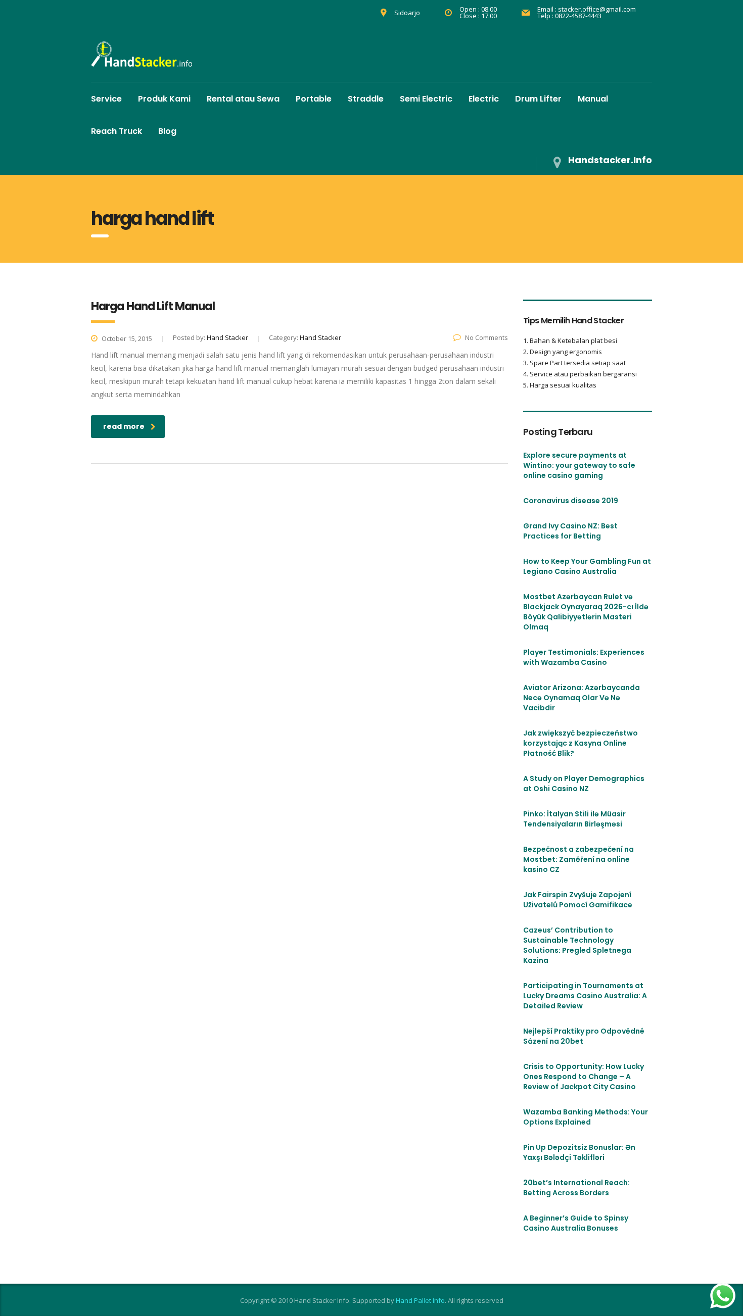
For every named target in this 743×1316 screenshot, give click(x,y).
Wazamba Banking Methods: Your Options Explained (585, 1117)
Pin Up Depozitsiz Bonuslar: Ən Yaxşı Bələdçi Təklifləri (579, 1152)
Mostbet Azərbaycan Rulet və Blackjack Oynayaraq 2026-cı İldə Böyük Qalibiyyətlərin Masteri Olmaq (585, 612)
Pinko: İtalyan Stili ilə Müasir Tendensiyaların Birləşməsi (574, 819)
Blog (167, 131)
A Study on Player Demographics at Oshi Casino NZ (583, 783)
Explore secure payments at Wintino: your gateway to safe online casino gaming (579, 465)
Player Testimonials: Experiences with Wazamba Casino (583, 657)
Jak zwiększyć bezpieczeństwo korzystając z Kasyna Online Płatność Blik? (580, 743)
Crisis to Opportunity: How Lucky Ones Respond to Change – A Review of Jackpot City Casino (583, 1076)
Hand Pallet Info (420, 1300)
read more (124, 426)
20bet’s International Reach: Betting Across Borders (576, 1188)
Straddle (366, 99)
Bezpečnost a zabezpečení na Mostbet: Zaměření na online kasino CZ (578, 859)
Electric (484, 99)
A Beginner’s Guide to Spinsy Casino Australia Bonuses (575, 1223)
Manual (593, 99)
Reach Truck (116, 131)
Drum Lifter (538, 99)
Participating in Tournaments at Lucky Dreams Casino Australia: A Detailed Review (585, 996)
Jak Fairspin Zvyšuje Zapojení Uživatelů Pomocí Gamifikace (577, 900)
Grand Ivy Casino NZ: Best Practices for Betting (570, 531)
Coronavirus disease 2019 (570, 501)
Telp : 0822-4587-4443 (569, 15)
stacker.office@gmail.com (597, 9)
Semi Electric (426, 99)
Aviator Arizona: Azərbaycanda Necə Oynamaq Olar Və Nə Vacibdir (581, 698)
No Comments (486, 337)
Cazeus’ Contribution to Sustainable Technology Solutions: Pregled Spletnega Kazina (577, 945)
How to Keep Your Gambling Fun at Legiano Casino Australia (587, 566)
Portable (314, 99)
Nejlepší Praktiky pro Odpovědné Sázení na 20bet (583, 1036)
